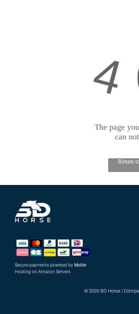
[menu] (11, 12)
